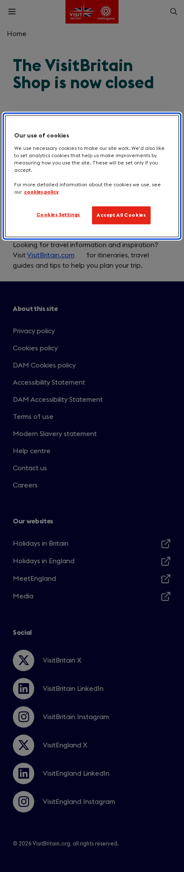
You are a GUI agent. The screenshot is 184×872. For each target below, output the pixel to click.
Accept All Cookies (121, 215)
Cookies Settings (58, 214)
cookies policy (41, 192)
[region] (92, 176)
